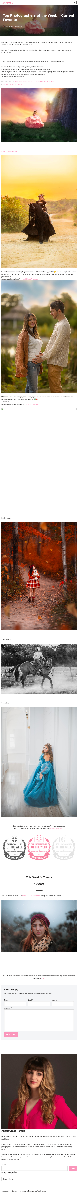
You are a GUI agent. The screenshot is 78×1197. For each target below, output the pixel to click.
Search (3, 1164)
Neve (3, 1195)
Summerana (9, 26)
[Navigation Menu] (74, 2)
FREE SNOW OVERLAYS (31, 896)
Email (30, 1000)
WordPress (18, 1195)
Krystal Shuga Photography (30, 279)
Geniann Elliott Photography (12, 84)
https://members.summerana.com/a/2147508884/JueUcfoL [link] (35, 82)
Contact (14, 1191)
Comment (8, 1008)
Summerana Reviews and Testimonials (33, 1191)
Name (6, 1000)
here (42, 978)
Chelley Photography (33, 404)
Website (54, 1000)
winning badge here (56, 828)
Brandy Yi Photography (9, 151)
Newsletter (5, 1191)
